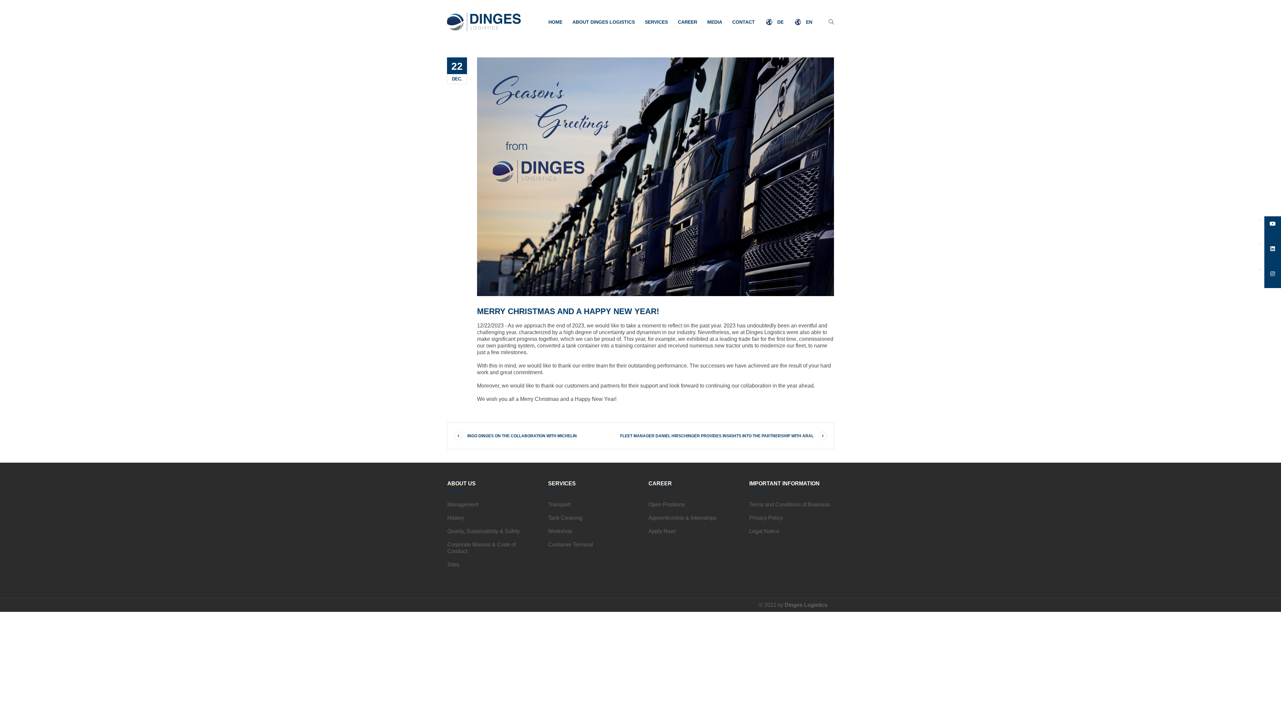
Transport (559, 504)
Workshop (560, 531)
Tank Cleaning (565, 518)
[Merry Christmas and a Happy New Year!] (655, 176)
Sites (453, 564)
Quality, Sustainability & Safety (483, 531)
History (455, 518)
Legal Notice (764, 531)
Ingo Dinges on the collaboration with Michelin (522, 436)
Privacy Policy (766, 518)
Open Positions (667, 504)
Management (462, 504)
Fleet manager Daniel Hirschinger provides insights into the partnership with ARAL (717, 436)
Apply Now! (662, 531)
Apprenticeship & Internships (683, 518)
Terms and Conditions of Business (789, 504)
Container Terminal (570, 544)
